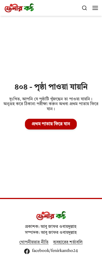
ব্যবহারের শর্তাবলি (67, 242)
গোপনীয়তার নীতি (33, 242)
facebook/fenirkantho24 (55, 251)
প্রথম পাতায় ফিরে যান (51, 124)
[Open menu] (95, 8)
